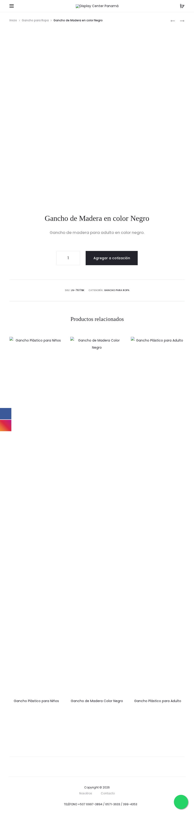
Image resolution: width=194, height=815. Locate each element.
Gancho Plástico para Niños (36, 701)
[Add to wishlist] (57, 343)
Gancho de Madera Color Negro (97, 701)
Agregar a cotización (111, 258)
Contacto (108, 793)
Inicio (13, 20)
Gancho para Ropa (35, 20)
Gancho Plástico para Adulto (157, 701)
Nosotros (85, 793)
